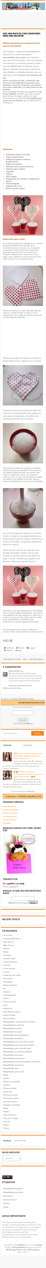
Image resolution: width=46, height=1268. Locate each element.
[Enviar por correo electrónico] (4, 640)
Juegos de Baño (9, 1015)
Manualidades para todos (13, 1065)
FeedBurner (28, 723)
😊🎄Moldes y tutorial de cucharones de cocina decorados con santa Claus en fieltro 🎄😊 (28, 774)
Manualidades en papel (12, 1031)
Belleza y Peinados (10, 813)
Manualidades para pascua (14, 1058)
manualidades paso (11, 1068)
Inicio (25, 659)
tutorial (6, 1121)
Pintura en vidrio (9, 1088)
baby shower (8, 942)
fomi (5, 1005)
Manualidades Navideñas (13, 1188)
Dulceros (7, 992)
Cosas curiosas (9, 968)
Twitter (21, 648)
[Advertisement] (21, 21)
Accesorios (7, 935)
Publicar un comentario (12, 688)
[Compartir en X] (9, 640)
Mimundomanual (9, 806)
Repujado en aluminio (11, 1105)
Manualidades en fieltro (12, 1028)
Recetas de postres (11, 1098)
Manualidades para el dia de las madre (18, 1041)
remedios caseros (10, 1101)
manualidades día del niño (13, 1025)
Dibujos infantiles (10, 985)
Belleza (6, 948)
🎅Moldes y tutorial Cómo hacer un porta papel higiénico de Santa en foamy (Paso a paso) (27, 755)
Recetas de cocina (10, 1095)
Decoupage (7, 982)
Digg (19, 650)
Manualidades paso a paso (14, 1071)
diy (4, 988)
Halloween (7, 1008)
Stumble (9, 650)
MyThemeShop (19, 1247)
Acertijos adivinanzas (11, 938)
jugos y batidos (9, 1018)
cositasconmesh (9, 819)
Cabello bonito (9, 958)
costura (6, 972)
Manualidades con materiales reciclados (19, 1021)
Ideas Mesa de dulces (11, 1011)
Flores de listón (9, 1001)
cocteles (6, 965)
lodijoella (21, 1245)
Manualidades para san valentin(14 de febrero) (22, 1061)
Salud (5, 1108)
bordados (7, 955)
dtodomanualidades (11, 809)
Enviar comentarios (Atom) (23, 699)
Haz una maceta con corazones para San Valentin (21, 34)
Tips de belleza (9, 1115)
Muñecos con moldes (11, 1081)
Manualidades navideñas (13, 1038)
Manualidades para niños (13, 1055)
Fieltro (6, 998)
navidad (6, 1085)
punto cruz (7, 1091)
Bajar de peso (8, 945)
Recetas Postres (10, 1199)
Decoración (8, 978)
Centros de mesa (10, 962)
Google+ (32, 648)
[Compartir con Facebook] (11, 640)
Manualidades (14, 671)
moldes (6, 1078)
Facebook (10, 648)
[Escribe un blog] (6, 640)
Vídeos (6, 1128)
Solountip (7, 823)
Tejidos (6, 1111)
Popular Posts (7, 747)
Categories (27, 747)
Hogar (6, 1207)
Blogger (31, 791)
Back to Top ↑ (23, 1252)
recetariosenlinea (10, 816)
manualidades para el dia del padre (17, 1048)
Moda (5, 1075)
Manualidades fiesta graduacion (16, 1035)
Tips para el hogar (10, 1118)
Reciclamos (8, 1196)
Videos (6, 1125)
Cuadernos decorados (12, 975)
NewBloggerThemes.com (16, 1249)
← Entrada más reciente (11, 659)
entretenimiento (9, 995)
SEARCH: (7, 1140)
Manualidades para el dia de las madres (19, 1045)
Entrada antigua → (36, 659)
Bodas (5, 952)
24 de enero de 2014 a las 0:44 (20, 685)
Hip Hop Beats (34, 1249)
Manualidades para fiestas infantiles (17, 1051)
